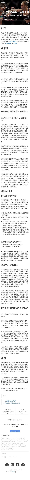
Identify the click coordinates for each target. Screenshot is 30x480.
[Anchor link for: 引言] (7, 28)
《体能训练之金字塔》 (10, 401)
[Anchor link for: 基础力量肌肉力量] (20, 265)
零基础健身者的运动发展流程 (12, 403)
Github (3, 446)
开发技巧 (7, 438)
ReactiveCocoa (5, 441)
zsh (19, 446)
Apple (10, 457)
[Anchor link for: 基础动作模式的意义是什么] (23, 241)
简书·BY (6, 457)
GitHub (13, 472)
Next (22, 411)
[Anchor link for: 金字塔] (9, 48)
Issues (14, 420)
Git (22, 443)
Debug (13, 438)
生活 (7, 7)
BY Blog (3, 2)
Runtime (25, 441)
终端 (19, 443)
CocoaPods (13, 446)
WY (2, 457)
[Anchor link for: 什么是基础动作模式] (18, 195)
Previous (8, 411)
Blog (7, 443)
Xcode (22, 438)
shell (7, 448)
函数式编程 (13, 441)
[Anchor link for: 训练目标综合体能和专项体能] (2, 310)
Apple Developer (17, 457)
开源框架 (19, 441)
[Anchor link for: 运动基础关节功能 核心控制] (2, 114)
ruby (3, 448)
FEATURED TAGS (5, 435)
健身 (3, 7)
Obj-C (18, 438)
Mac (11, 443)
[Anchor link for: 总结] (7, 358)
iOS (3, 438)
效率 (15, 443)
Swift (8, 446)
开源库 (23, 446)
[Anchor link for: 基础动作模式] (13, 191)
